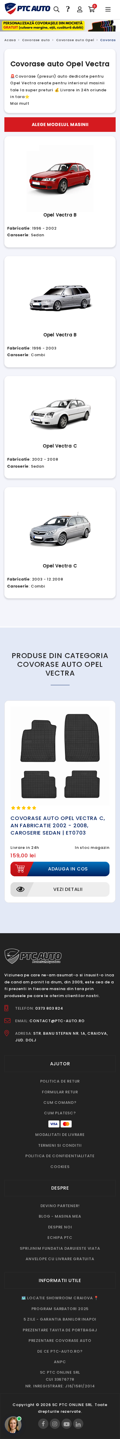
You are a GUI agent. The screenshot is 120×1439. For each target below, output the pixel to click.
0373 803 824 (49, 1008)
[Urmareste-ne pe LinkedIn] (78, 1424)
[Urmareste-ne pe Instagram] (55, 1424)
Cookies (60, 1166)
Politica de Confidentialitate (60, 1156)
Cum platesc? (60, 1113)
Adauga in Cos (68, 869)
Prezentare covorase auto (60, 1340)
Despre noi (60, 1227)
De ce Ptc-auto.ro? (59, 1351)
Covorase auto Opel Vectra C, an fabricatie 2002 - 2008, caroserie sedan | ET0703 (57, 825)
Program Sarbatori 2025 (60, 1309)
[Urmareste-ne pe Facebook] (43, 1424)
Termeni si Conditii (60, 1145)
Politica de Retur (60, 1081)
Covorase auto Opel (75, 40)
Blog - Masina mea (60, 1216)
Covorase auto (36, 40)
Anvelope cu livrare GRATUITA (60, 1259)
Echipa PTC (60, 1237)
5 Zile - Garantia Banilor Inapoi (60, 1319)
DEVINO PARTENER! (60, 1206)
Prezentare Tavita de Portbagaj (60, 1330)
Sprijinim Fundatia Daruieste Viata (60, 1248)
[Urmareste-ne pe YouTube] (66, 1424)
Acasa (10, 40)
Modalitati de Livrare (60, 1134)
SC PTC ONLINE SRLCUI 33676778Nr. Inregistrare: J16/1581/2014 (60, 1379)
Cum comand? (60, 1102)
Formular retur (60, 1092)
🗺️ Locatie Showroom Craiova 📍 (60, 1298)
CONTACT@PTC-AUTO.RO (56, 1021)
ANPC (60, 1362)
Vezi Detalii (68, 889)
